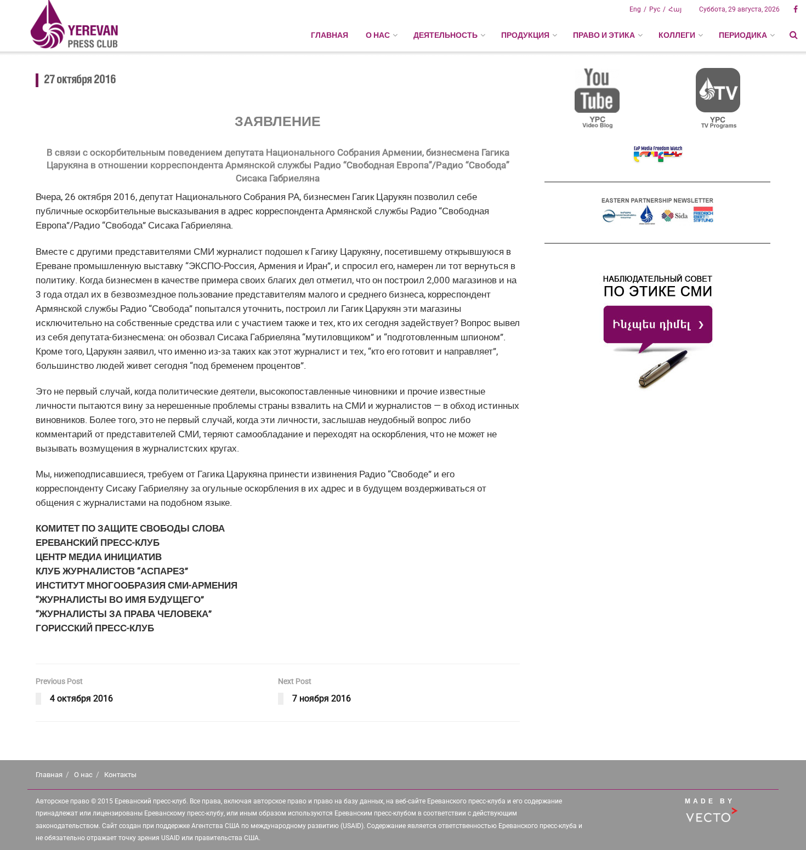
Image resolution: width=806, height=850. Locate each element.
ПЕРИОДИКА (743, 35)
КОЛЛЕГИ (677, 35)
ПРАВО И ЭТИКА (604, 35)
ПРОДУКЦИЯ (525, 35)
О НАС (378, 35)
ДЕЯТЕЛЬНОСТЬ (445, 35)
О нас (83, 775)
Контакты (120, 775)
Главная (329, 35)
